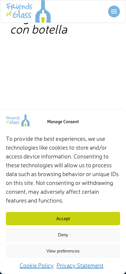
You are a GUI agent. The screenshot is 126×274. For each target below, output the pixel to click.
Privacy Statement (80, 265)
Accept (63, 218)
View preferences (63, 250)
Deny (63, 234)
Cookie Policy (37, 265)
